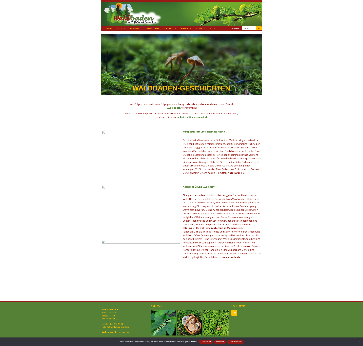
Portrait (168, 28)
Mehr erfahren (235, 341)
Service (184, 28)
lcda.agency (124, 332)
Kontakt (200, 28)
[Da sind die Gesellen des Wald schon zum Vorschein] (189, 322)
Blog (212, 28)
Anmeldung (152, 28)
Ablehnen (220, 341)
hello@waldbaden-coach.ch (192, 117)
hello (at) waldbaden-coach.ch (115, 327)
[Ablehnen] (359, 341)
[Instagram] (234, 313)
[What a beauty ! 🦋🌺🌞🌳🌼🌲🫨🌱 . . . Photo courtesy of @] (163, 322)
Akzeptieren (206, 341)
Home (109, 28)
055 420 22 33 (116, 324)
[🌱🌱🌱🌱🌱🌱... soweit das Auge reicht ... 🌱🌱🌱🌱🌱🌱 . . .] (216, 322)
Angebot (134, 28)
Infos (119, 28)
